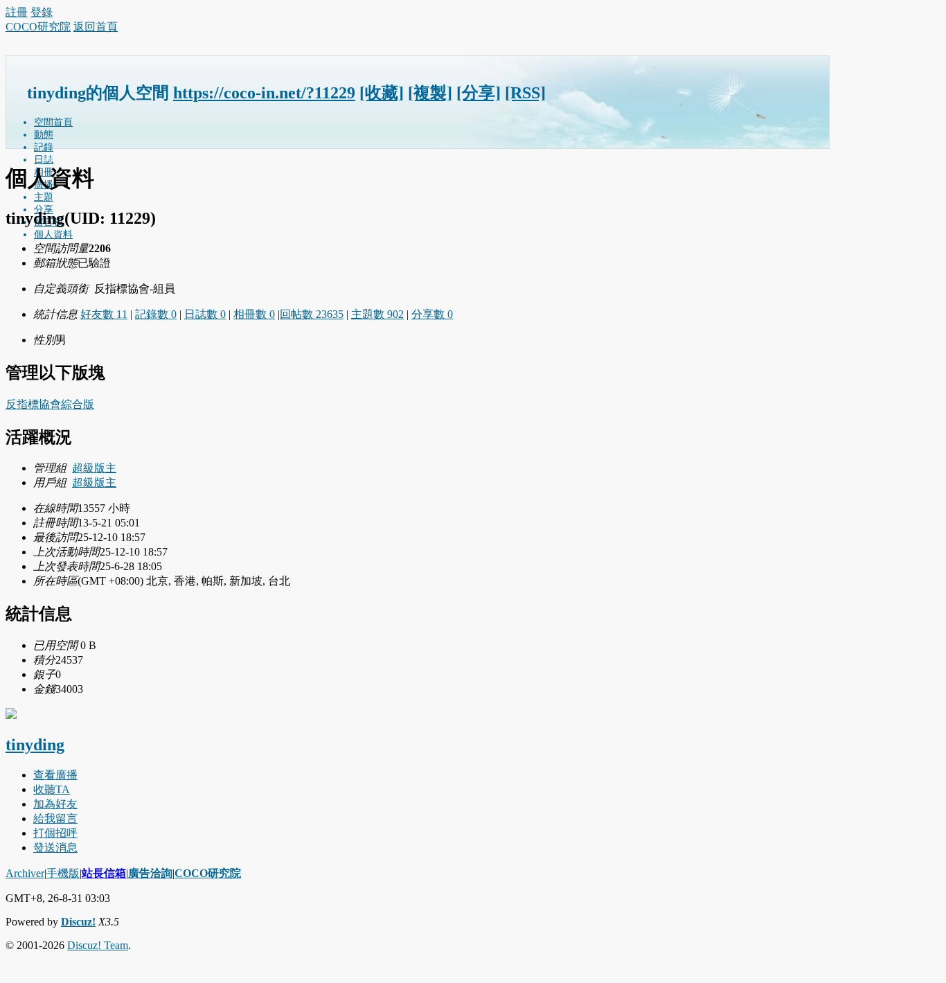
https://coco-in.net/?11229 (264, 93)
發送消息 (55, 847)
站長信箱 (104, 873)
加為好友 (55, 804)
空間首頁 (53, 122)
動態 (43, 135)
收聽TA (51, 789)
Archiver (25, 873)
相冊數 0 (254, 314)
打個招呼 (55, 833)
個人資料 (53, 234)
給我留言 (55, 818)
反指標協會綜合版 (50, 404)
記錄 (43, 147)
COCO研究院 (38, 27)
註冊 (17, 12)
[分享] (478, 93)
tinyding (35, 745)
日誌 (43, 159)
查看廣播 (55, 775)
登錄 (41, 12)
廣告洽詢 (150, 873)
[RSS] (525, 93)
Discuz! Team (97, 945)
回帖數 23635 (311, 314)
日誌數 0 (205, 314)
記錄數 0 (156, 314)
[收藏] (381, 93)
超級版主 (94, 468)
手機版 (63, 873)
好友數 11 (103, 314)
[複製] (430, 93)
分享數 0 (432, 314)
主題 (43, 197)
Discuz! (78, 922)
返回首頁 (95, 27)
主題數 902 (377, 314)
